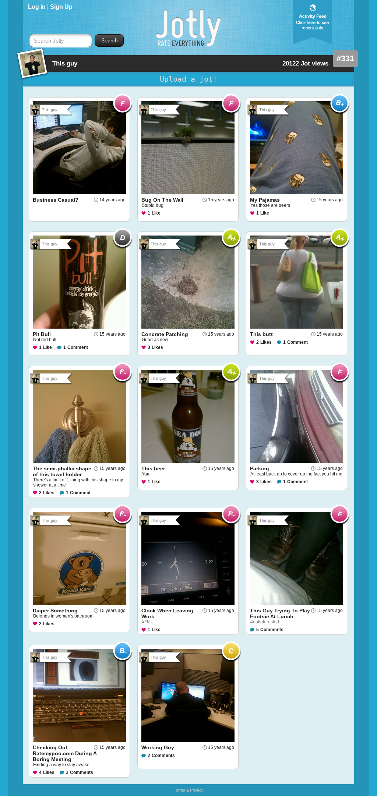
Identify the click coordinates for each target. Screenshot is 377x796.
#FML (147, 622)
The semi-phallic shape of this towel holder (62, 471)
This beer (153, 468)
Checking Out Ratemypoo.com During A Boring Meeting (64, 753)
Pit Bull (42, 334)
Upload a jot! (188, 79)
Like (156, 213)
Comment (77, 347)
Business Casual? (55, 200)
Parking (259, 468)
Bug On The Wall (162, 200)
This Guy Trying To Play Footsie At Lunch (280, 613)
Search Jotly (49, 41)
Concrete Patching (164, 334)
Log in (37, 7)
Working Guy (157, 747)
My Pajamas (265, 200)
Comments (271, 629)
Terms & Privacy (189, 790)
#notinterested (264, 622)
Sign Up (61, 7)
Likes (157, 347)
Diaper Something (55, 610)
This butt (261, 334)
